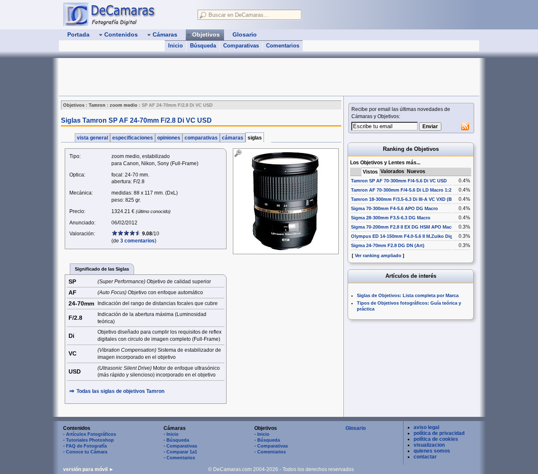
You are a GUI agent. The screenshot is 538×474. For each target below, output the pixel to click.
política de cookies (436, 439)
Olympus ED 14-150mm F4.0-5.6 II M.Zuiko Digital (405, 236)
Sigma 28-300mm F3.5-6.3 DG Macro (390, 217)
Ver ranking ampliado (378, 255)
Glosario (355, 428)
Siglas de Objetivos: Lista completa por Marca (408, 295)
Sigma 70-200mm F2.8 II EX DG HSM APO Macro (403, 226)
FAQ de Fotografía (86, 445)
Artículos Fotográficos (91, 434)
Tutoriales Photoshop (90, 439)
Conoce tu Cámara (86, 451)
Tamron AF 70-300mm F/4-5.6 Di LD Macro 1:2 (401, 189)
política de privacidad (439, 433)
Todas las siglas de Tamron (120, 391)
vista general (92, 138)
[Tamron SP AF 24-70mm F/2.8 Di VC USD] (285, 201)
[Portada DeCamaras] (126, 14)
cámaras (233, 138)
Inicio (175, 45)
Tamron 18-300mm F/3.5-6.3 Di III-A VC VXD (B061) (406, 199)
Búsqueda (203, 45)
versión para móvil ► (88, 469)
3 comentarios (137, 241)
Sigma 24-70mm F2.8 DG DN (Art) (388, 245)
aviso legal (426, 427)
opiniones (169, 138)
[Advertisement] (212, 77)
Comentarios (282, 45)
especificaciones (132, 138)
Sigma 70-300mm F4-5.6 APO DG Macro (394, 208)
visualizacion (429, 445)
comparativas (201, 138)
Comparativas (241, 45)
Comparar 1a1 (181, 451)
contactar (425, 457)
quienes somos (432, 451)
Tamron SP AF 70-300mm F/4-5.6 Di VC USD (399, 180)
